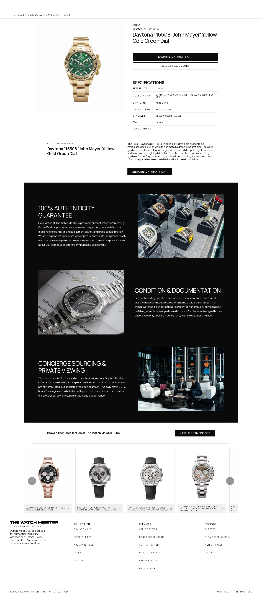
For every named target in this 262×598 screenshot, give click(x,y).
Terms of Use (244, 591)
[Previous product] (32, 481)
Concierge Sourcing (151, 537)
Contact (210, 552)
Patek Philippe (82, 537)
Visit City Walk (214, 544)
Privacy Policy (222, 591)
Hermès (79, 560)
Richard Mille (82, 529)
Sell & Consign (148, 529)
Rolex (77, 552)
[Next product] (230, 481)
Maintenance (147, 568)
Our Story (211, 529)
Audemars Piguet (84, 544)
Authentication (149, 544)
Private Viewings (149, 552)
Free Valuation (148, 560)
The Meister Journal (217, 537)
